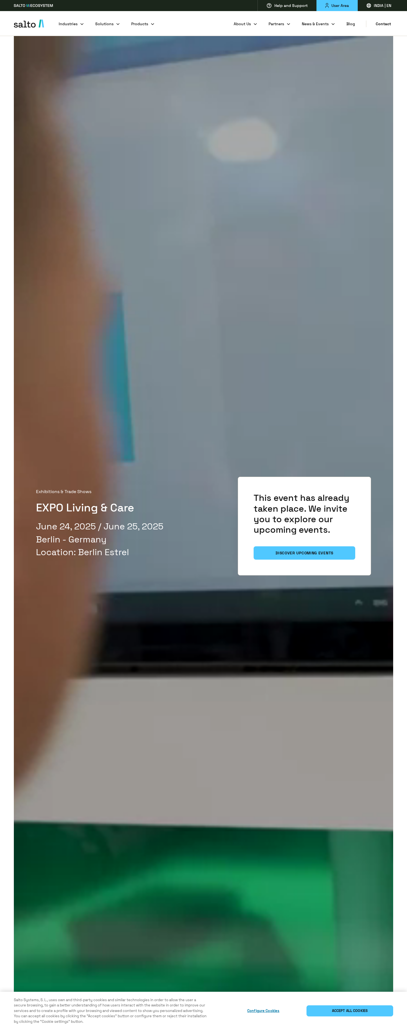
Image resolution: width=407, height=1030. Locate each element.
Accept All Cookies (350, 1010)
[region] (203, 1011)
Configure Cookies (263, 1010)
